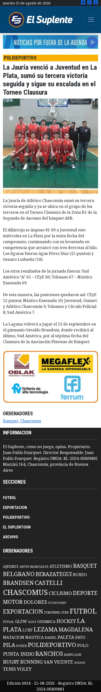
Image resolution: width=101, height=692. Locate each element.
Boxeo (80, 574)
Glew (21, 621)
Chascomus (30, 421)
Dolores (35, 602)
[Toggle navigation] (91, 20)
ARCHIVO (10, 537)
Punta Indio (18, 654)
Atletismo (61, 566)
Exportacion (23, 611)
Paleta (66, 637)
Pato (80, 637)
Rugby (11, 661)
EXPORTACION (15, 507)
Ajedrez (11, 566)
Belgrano (19, 574)
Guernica (46, 621)
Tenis (9, 669)
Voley (24, 669)
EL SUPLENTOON (17, 527)
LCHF (28, 630)
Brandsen (18, 583)
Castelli (49, 583)
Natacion (13, 637)
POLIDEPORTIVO (16, 517)
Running (31, 661)
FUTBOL (9, 497)
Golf (32, 622)
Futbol (83, 611)
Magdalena (76, 629)
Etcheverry (57, 602)
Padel (51, 637)
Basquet (10, 421)
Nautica (34, 637)
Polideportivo (52, 645)
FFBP (65, 612)
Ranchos (49, 653)
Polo (82, 645)
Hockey (66, 621)
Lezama (46, 629)
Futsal (8, 622)
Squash (79, 662)
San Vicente (58, 662)
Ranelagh (72, 655)
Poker (21, 646)
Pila (9, 644)
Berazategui (54, 574)
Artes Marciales (34, 566)
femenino (52, 612)
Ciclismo (60, 593)
